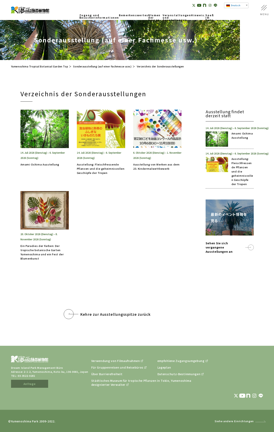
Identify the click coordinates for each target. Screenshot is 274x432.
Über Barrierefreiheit (107, 374)
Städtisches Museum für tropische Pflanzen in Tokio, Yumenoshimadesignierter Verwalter (114, 383)
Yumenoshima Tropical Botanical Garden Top (39, 66)
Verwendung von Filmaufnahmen (114, 361)
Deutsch (235, 5)
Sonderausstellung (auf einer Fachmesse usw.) (102, 66)
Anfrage (29, 384)
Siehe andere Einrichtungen (234, 421)
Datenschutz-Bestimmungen (179, 374)
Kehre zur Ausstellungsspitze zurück (115, 314)
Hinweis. (198, 15)
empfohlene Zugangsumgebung (180, 361)
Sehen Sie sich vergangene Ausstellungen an (219, 247)
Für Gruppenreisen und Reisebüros (114, 367)
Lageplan (164, 367)
